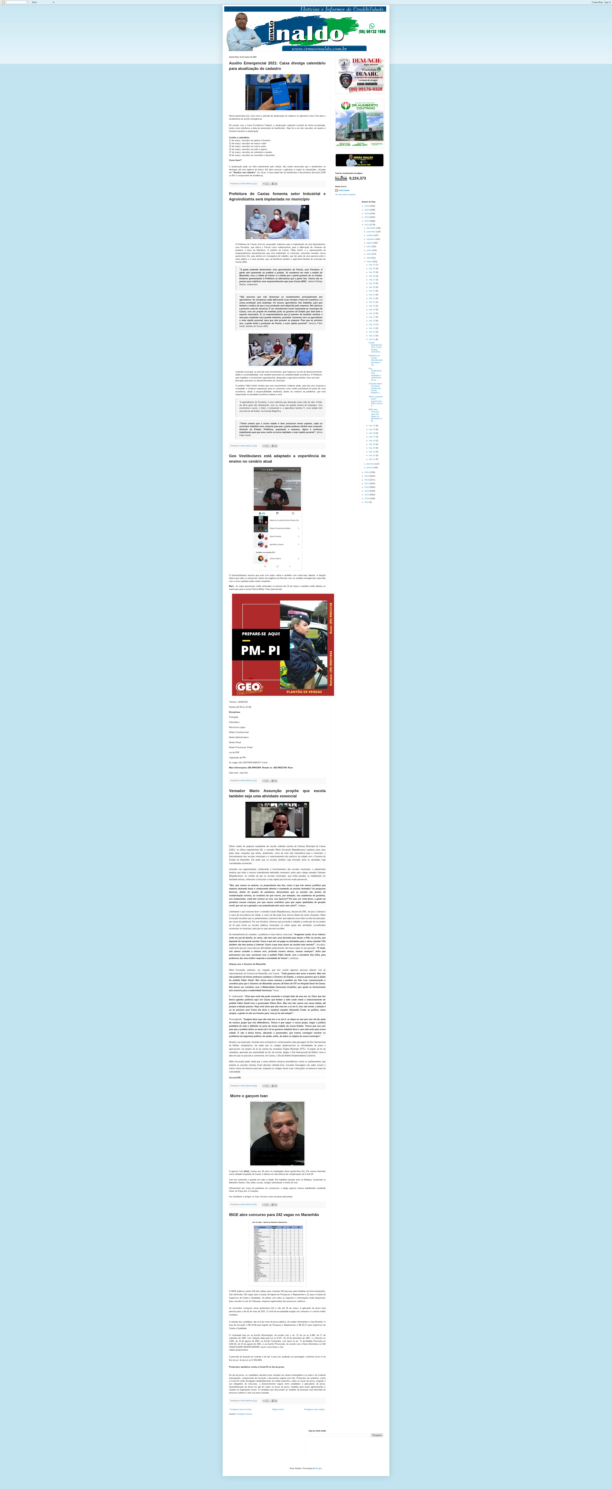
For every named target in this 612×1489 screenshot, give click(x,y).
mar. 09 (372, 429)
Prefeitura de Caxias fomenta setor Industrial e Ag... (376, 360)
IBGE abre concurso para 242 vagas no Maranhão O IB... (375, 415)
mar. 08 (372, 433)
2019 (366, 476)
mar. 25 (372, 287)
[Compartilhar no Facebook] (273, 183)
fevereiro (371, 464)
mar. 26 (372, 283)
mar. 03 (372, 452)
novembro (371, 232)
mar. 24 (372, 291)
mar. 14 (372, 328)
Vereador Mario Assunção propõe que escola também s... (375, 388)
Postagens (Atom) (244, 1414)
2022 (366, 221)
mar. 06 (372, 441)
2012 (366, 502)
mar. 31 (372, 265)
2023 (366, 217)
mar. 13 (372, 332)
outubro (370, 235)
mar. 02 (372, 455)
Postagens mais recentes (241, 1409)
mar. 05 (372, 444)
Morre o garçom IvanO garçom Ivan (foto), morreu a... (376, 401)
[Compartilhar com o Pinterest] (276, 183)
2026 (366, 206)
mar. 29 (372, 272)
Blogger (318, 1468)
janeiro (370, 467)
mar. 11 (372, 339)
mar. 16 (372, 321)
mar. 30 (372, 268)
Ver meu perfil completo (345, 194)
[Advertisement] (245, 1446)
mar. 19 (372, 309)
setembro (371, 239)
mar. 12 (372, 336)
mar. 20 (372, 306)
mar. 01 (372, 459)
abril (369, 258)
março (370, 261)
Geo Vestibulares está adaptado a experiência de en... (375, 374)
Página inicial (278, 1409)
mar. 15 (372, 324)
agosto (370, 243)
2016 (366, 487)
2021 (366, 225)
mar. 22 (372, 298)
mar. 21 (372, 302)
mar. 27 (372, 280)
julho (369, 246)
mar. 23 (372, 295)
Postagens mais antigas (314, 1409)
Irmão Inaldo (344, 190)
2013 (366, 498)
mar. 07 (372, 437)
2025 (366, 210)
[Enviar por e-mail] (264, 183)
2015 (366, 491)
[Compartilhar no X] (270, 183)
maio (369, 254)
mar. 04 (372, 448)
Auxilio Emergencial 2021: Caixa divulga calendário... (375, 347)
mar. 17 (372, 317)
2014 (366, 495)
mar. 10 (372, 426)
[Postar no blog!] (267, 183)
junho (369, 250)
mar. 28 (372, 276)
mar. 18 (372, 313)
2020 (366, 472)
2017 (366, 483)
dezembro (371, 228)
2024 (366, 213)
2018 (366, 480)
